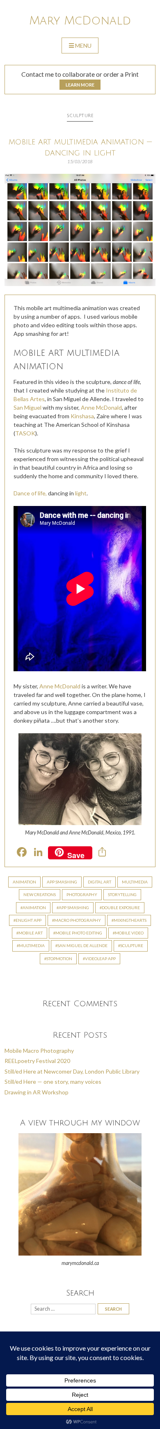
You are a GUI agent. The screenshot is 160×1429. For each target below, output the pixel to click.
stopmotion (59, 958)
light (81, 493)
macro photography (77, 920)
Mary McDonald (80, 21)
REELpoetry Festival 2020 (37, 1060)
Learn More (80, 84)
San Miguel (27, 407)
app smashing (74, 907)
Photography (81, 894)
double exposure (121, 907)
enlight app (28, 920)
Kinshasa (82, 416)
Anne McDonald (101, 407)
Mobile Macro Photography (39, 1050)
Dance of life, (30, 493)
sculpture (131, 945)
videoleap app (100, 958)
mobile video (129, 932)
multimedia (32, 945)
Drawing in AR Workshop (37, 1092)
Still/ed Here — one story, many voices (53, 1081)
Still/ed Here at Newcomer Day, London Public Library (72, 1071)
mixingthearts (130, 920)
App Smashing (62, 881)
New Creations (39, 894)
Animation (24, 881)
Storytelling (122, 894)
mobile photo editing (78, 932)
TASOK (25, 433)
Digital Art (99, 881)
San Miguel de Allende (82, 945)
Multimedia (135, 881)
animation (34, 907)
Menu (83, 45)
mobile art (30, 932)
